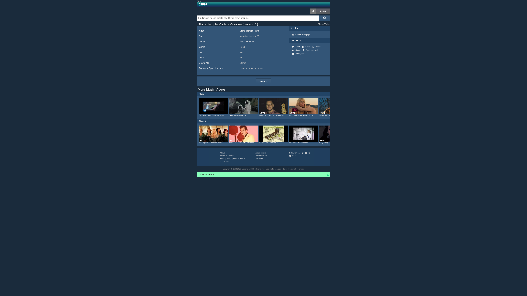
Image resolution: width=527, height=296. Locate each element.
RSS (294, 156)
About (222, 153)
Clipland (211, 11)
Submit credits (260, 153)
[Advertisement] (352, 49)
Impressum (224, 161)
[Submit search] (324, 18)
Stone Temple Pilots (249, 31)
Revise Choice (239, 158)
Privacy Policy (226, 158)
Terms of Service (227, 156)
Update (263, 81)
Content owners (261, 156)
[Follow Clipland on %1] (299, 153)
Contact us (259, 158)
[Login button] (313, 11)
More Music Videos (211, 89)
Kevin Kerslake (247, 41)
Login (323, 11)
